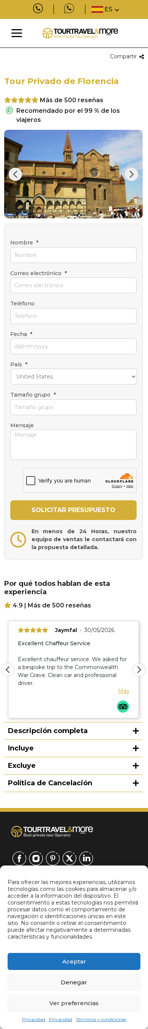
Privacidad (33, 1019)
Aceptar (74, 961)
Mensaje (22, 425)
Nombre (24, 242)
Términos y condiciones (101, 1019)
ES (108, 9)
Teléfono (22, 303)
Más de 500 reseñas (71, 100)
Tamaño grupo (33, 394)
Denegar (74, 982)
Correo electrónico (38, 273)
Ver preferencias (74, 1003)
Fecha (21, 334)
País (18, 364)
